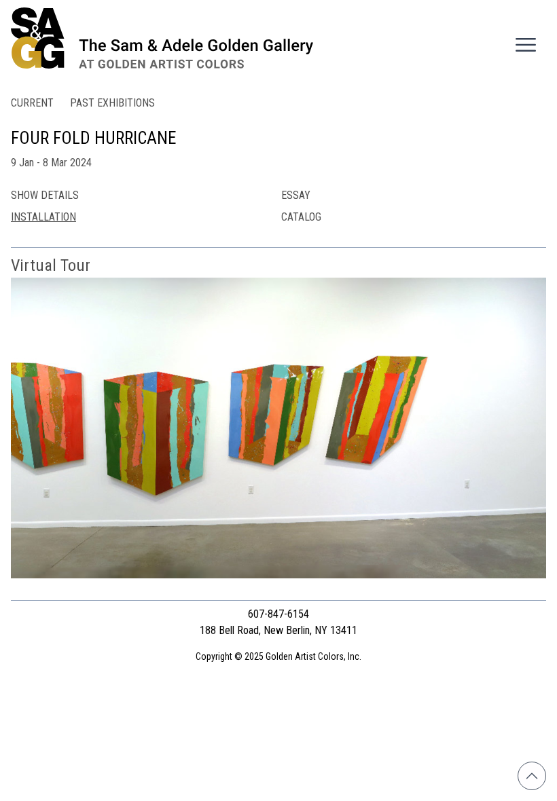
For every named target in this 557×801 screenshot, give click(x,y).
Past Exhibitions (112, 102)
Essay (295, 195)
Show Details (45, 195)
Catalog (301, 216)
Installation (43, 216)
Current (32, 102)
